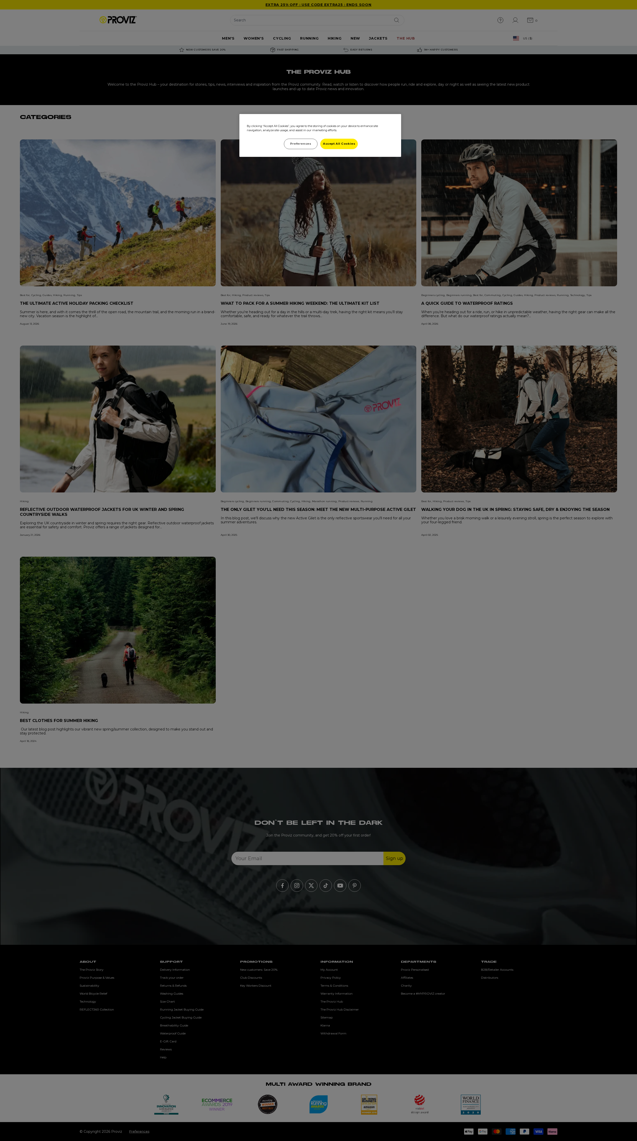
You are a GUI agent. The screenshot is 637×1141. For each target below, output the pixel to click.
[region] (320, 135)
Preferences (300, 143)
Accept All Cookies (339, 143)
